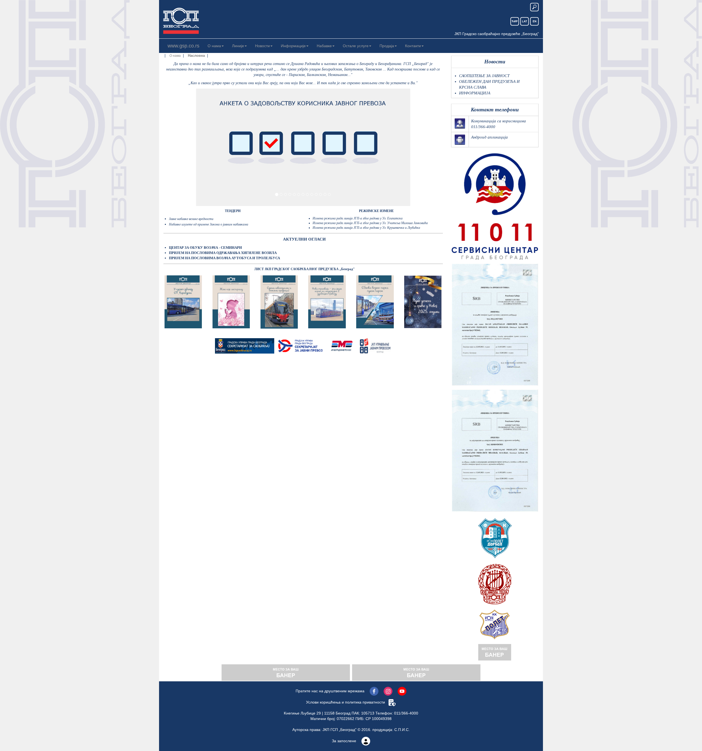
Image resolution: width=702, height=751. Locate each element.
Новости (262, 46)
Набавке (324, 46)
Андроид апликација (489, 137)
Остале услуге (356, 46)
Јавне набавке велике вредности (191, 219)
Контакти (413, 46)
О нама (214, 46)
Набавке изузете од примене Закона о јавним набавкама (208, 224)
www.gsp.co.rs (183, 46)
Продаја (387, 46)
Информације (293, 46)
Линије (238, 46)
